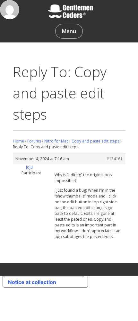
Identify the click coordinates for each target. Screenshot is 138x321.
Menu (69, 31)
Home (18, 141)
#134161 (115, 158)
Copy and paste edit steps (95, 141)
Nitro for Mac (56, 141)
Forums (34, 141)
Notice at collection (32, 282)
